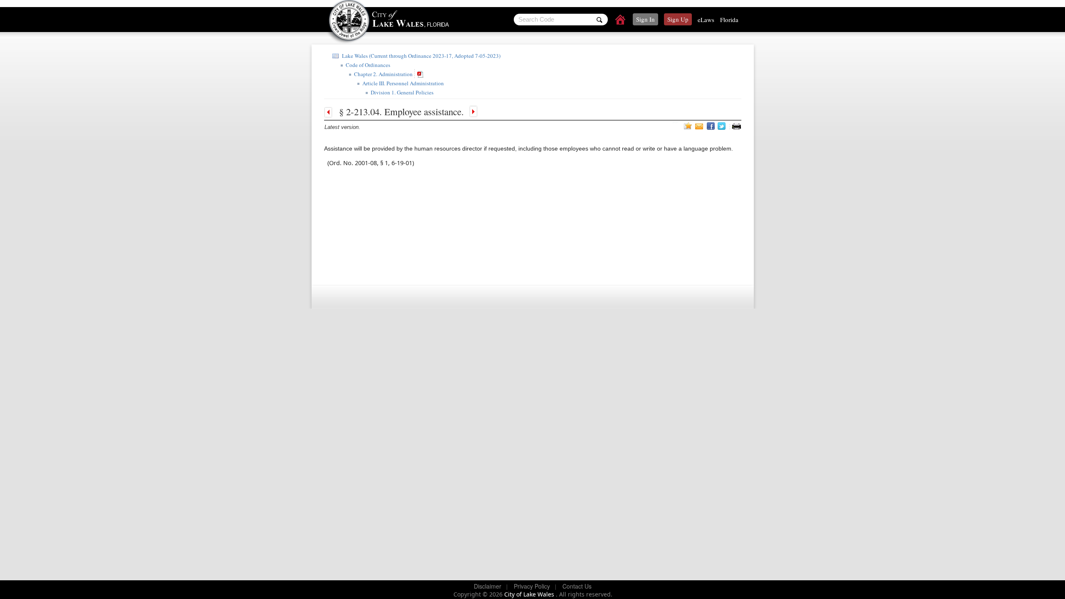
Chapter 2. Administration (382, 74)
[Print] (736, 126)
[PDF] (421, 73)
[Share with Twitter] (722, 126)
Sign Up (678, 19)
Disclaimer (487, 586)
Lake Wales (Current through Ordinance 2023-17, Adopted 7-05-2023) (420, 55)
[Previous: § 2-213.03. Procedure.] (330, 111)
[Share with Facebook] (711, 126)
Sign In (645, 19)
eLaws (706, 19)
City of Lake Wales (530, 594)
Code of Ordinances (367, 65)
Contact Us (577, 586)
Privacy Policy (532, 586)
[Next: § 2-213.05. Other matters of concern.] (472, 111)
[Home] (620, 21)
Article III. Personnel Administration (402, 83)
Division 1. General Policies (401, 92)
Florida (729, 19)
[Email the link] (700, 126)
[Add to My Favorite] (688, 125)
